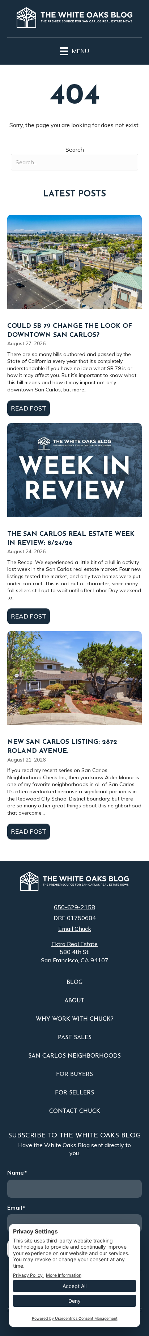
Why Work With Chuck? (75, 1019)
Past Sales (74, 1038)
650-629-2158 (74, 907)
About (74, 1001)
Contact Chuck (74, 1111)
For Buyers (74, 1074)
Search (74, 149)
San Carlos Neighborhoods (74, 1056)
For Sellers (74, 1093)
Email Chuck (74, 928)
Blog (74, 982)
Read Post (30, 408)
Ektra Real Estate (74, 943)
